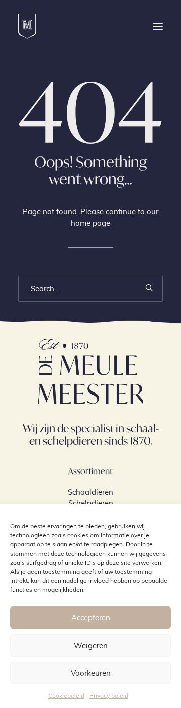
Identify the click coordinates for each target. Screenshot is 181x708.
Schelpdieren (90, 503)
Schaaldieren (90, 492)
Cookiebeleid (66, 695)
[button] (158, 26)
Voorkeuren (91, 673)
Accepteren (90, 617)
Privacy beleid (108, 695)
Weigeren (91, 645)
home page (90, 223)
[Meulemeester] (27, 26)
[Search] (90, 288)
